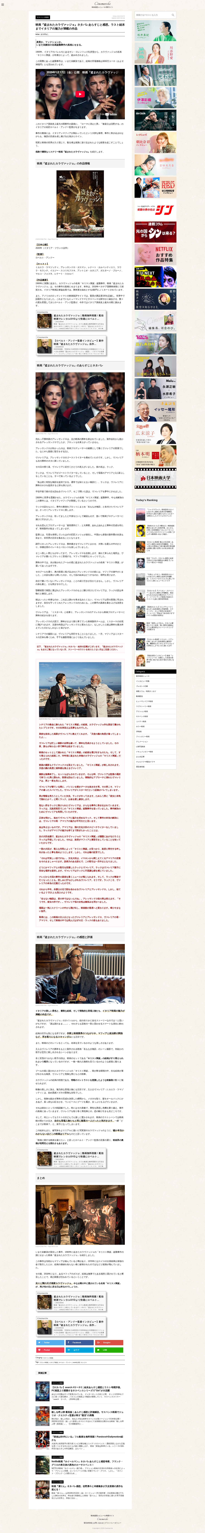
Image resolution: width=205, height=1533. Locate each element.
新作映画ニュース (142, 676)
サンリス (84, 1363)
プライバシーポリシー (113, 1523)
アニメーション (142, 741)
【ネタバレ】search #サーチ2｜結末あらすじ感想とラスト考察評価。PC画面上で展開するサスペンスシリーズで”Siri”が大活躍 (87, 1389)
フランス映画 (44, 1363)
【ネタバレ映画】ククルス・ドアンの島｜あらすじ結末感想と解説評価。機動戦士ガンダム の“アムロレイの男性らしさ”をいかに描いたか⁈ (160, 642)
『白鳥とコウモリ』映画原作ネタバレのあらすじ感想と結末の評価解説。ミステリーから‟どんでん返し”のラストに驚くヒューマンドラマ (160, 577)
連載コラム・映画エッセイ (146, 691)
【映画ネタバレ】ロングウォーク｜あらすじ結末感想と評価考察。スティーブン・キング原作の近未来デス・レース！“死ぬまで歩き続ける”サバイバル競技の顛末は (160, 611)
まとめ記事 (140, 757)
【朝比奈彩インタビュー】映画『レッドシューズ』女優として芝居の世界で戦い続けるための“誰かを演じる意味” (160, 659)
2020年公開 (76, 1363)
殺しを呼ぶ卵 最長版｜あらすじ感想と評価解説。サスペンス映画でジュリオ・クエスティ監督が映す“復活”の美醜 (88, 1413)
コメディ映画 (141, 721)
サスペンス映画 (48, 1358)
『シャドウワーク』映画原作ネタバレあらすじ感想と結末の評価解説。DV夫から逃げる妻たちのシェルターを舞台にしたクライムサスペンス (160, 513)
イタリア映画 (53, 1363)
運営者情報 (140, 767)
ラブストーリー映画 (143, 706)
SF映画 (139, 731)
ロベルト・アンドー (65, 1363)
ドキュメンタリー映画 (144, 752)
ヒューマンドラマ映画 (144, 701)
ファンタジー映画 (142, 736)
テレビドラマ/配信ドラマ (145, 762)
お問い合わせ (98, 1523)
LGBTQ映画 (140, 746)
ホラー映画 (140, 726)
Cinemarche (102, 4)
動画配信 (139, 696)
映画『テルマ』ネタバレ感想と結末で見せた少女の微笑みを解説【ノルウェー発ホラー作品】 (160, 560)
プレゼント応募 (142, 686)
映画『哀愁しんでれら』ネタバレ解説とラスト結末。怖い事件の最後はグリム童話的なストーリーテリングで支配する (160, 626)
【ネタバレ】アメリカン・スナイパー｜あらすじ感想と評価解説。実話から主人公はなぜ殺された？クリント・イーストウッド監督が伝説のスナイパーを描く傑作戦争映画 (160, 595)
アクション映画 (142, 711)
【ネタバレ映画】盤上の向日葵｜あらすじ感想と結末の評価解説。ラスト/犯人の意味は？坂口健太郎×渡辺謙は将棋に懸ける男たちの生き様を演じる (161, 546)
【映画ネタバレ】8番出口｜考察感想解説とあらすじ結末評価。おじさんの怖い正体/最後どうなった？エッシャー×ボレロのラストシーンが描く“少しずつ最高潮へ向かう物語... (161, 530)
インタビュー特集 (142, 681)
